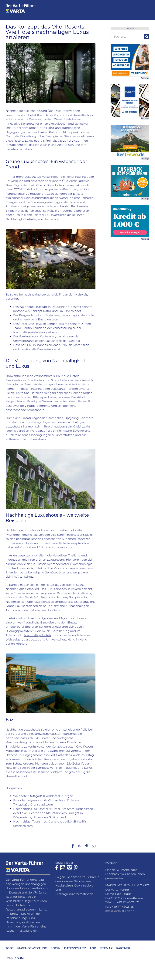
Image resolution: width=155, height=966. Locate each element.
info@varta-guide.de (119, 911)
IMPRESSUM (15, 958)
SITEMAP (106, 948)
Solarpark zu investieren (50, 215)
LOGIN (55, 948)
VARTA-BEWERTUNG (32, 948)
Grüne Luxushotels (19, 606)
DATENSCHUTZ (75, 948)
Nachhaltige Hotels (37, 635)
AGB (93, 948)
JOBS (9, 948)
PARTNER (123, 948)
